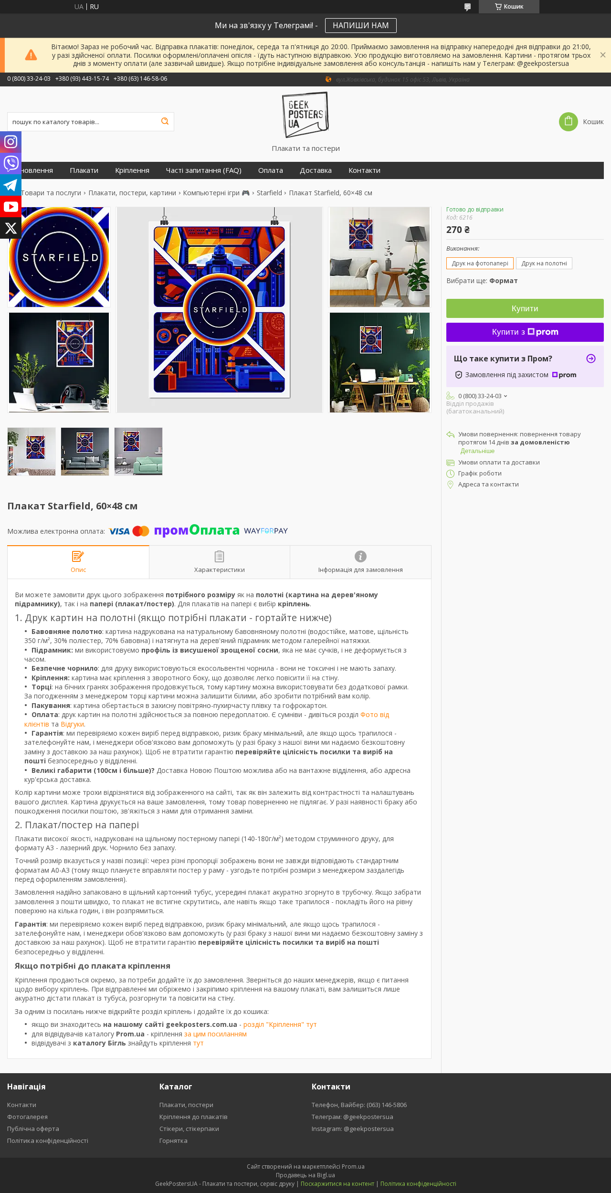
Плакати (84, 170)
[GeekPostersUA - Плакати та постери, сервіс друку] (306, 115)
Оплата (270, 170)
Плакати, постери (186, 1104)
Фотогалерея (27, 1116)
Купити (525, 308)
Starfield (269, 193)
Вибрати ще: (482, 280)
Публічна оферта (33, 1128)
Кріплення (132, 170)
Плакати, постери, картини (132, 193)
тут (198, 1042)
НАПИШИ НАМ (361, 25)
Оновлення (33, 170)
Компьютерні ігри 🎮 (216, 193)
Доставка (316, 170)
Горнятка (173, 1140)
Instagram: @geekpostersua (353, 1128)
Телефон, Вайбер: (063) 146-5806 (359, 1104)
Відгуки (72, 723)
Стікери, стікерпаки (189, 1128)
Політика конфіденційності (47, 1140)
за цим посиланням (215, 1033)
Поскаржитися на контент (337, 1184)
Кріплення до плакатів (193, 1116)
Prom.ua (353, 1166)
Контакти (364, 170)
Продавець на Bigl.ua (305, 1175)
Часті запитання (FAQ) (204, 170)
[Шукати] (164, 121)
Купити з (508, 332)
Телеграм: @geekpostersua (352, 1116)
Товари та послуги (51, 193)
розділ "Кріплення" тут (280, 1024)
